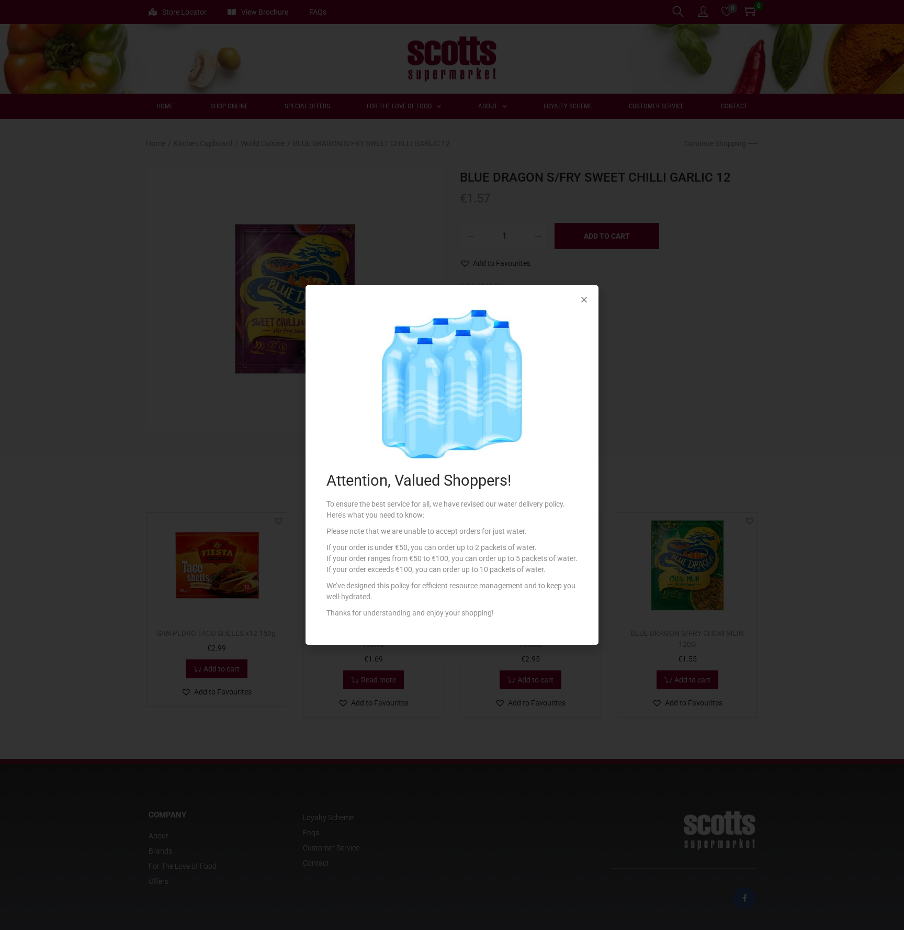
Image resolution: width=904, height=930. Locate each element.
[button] (584, 300)
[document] (452, 465)
